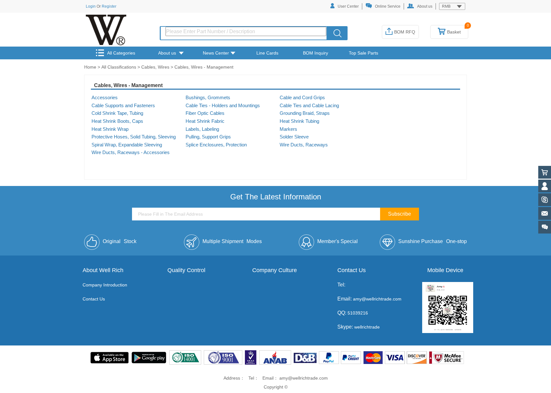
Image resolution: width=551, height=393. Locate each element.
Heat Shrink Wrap (110, 129)
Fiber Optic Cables (205, 113)
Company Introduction (105, 284)
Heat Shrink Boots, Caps (117, 121)
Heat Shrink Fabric (205, 121)
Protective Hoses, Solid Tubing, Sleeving (134, 136)
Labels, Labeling (202, 129)
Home (90, 67)
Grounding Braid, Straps (305, 113)
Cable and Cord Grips (302, 97)
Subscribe (399, 214)
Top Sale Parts (363, 53)
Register (109, 6)
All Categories (121, 53)
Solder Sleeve (294, 136)
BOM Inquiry (315, 53)
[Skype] (544, 199)
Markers (288, 129)
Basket (454, 31)
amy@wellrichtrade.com (377, 298)
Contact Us (94, 298)
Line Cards (267, 53)
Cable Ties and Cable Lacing (309, 105)
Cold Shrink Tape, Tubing (117, 113)
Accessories (105, 97)
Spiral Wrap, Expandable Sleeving (127, 144)
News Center (216, 53)
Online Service (387, 6)
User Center (348, 6)
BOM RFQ (404, 31)
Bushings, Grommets (208, 97)
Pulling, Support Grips (208, 136)
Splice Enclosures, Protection (216, 144)
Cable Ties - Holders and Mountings (223, 105)
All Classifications (118, 67)
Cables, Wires (155, 67)
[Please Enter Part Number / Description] (337, 33)
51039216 (357, 312)
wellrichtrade (367, 327)
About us (424, 6)
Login (91, 6)
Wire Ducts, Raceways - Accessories (131, 152)
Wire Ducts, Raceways (304, 144)
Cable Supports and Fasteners (123, 105)
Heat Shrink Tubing (299, 121)
